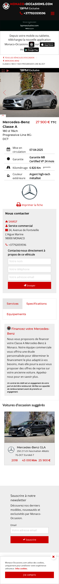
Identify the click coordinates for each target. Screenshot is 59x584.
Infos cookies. (21, 568)
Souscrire (30, 539)
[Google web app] (31, 49)
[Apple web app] (47, 44)
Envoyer (30, 285)
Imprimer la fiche (32, 205)
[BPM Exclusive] (29, 25)
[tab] (12, 304)
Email (13, 525)
